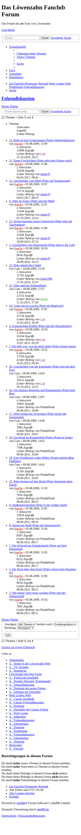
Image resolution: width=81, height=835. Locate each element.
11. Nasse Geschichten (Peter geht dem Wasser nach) (40, 160)
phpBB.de (43, 809)
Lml (42, 153)
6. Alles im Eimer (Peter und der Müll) (32, 201)
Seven (44, 299)
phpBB (21, 803)
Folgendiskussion (18, 98)
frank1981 (46, 278)
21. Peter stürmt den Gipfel (25, 265)
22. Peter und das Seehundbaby (28, 285)
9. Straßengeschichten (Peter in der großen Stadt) (38, 505)
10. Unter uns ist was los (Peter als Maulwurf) (36, 305)
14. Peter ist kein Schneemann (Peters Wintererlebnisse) (42, 140)
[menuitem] (31, 53)
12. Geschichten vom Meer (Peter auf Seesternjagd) (39, 180)
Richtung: (11, 627)
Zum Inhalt (8, 30)
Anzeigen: (11, 624)
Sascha (18, 143)
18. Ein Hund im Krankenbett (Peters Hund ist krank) (41, 437)
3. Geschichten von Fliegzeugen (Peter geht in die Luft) (42, 245)
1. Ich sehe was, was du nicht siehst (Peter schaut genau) (42, 346)
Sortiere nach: (44, 624)
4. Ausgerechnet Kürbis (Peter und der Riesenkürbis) (40, 326)
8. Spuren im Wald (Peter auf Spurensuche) (34, 525)
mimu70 (45, 174)
